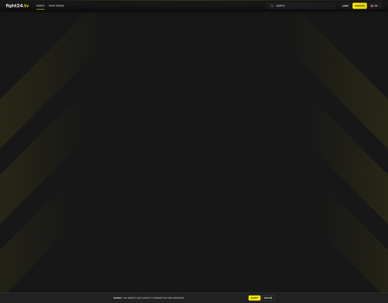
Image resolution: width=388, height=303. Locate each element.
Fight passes (56, 6)
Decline (268, 298)
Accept (254, 298)
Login (345, 6)
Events (40, 6)
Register (360, 6)
